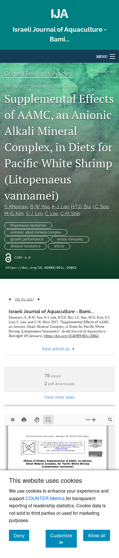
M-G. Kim (14, 213)
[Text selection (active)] (48, 419)
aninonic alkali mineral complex (35, 232)
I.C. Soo (101, 206)
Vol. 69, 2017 (15, 86)
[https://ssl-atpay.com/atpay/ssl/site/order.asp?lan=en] (60, 447)
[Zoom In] (93, 419)
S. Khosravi (16, 206)
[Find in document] (110, 419)
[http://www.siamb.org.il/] (66, 443)
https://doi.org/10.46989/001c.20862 (41, 268)
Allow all (99, 535)
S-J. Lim (34, 213)
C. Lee (51, 213)
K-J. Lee (60, 206)
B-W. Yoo (40, 206)
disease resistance (25, 246)
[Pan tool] (36, 419)
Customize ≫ (63, 538)
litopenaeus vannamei (28, 226)
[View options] (13, 419)
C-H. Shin (70, 213)
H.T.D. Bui (81, 206)
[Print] (24, 419)
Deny (21, 535)
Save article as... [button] (58, 349)
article (59, 246)
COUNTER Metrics (45, 498)
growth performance (26, 239)
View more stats (59, 397)
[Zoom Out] (88, 419)
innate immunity (70, 239)
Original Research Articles (38, 73)
